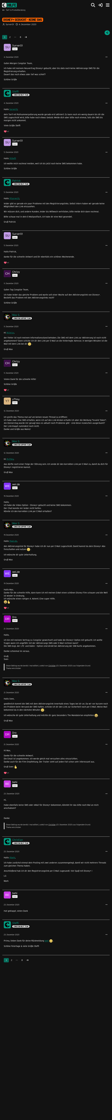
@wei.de (13, 541)
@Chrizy (10, 332)
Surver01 (13, 109)
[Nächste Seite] (25, 37)
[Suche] (93, 5)
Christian (52, 665)
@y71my (10, 459)
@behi (12, 857)
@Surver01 (14, 198)
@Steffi (12, 158)
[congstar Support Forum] (9, 5)
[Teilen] (107, 32)
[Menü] (108, 5)
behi (47, 940)
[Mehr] (106, 57)
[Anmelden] (100, 5)
